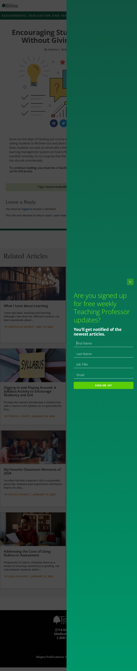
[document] (68, 335)
